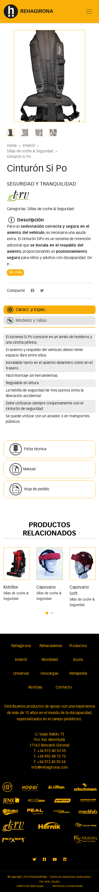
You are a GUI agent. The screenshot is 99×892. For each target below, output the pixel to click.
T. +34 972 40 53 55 (49, 751)
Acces (78, 660)
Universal (21, 674)
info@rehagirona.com (49, 768)
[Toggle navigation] (89, 11)
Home (12, 146)
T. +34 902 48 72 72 (49, 756)
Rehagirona (21, 646)
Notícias (35, 687)
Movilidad (49, 660)
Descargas (49, 674)
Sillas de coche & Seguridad (30, 151)
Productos (78, 646)
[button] (47, 611)
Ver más (15, 272)
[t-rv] (18, 196)
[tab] (49, 309)
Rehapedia (78, 674)
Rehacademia (50, 646)
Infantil (29, 146)
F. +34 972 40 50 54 (50, 762)
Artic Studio (52, 881)
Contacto (64, 687)
